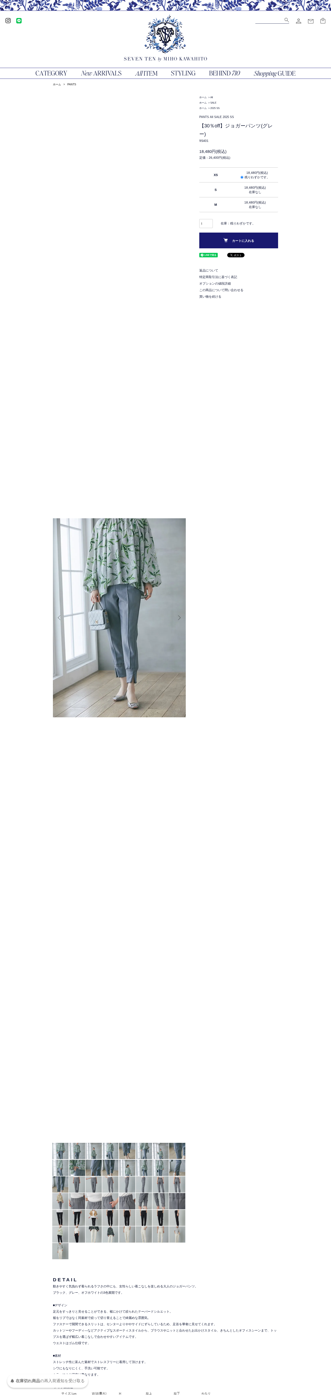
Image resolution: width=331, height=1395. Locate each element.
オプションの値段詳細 (215, 283)
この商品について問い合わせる (221, 290)
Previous (59, 617)
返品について (208, 270)
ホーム (57, 84)
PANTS (71, 84)
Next (179, 617)
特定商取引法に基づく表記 (218, 277)
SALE (213, 102)
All (211, 97)
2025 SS (215, 108)
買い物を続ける (210, 296)
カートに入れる (243, 240)
